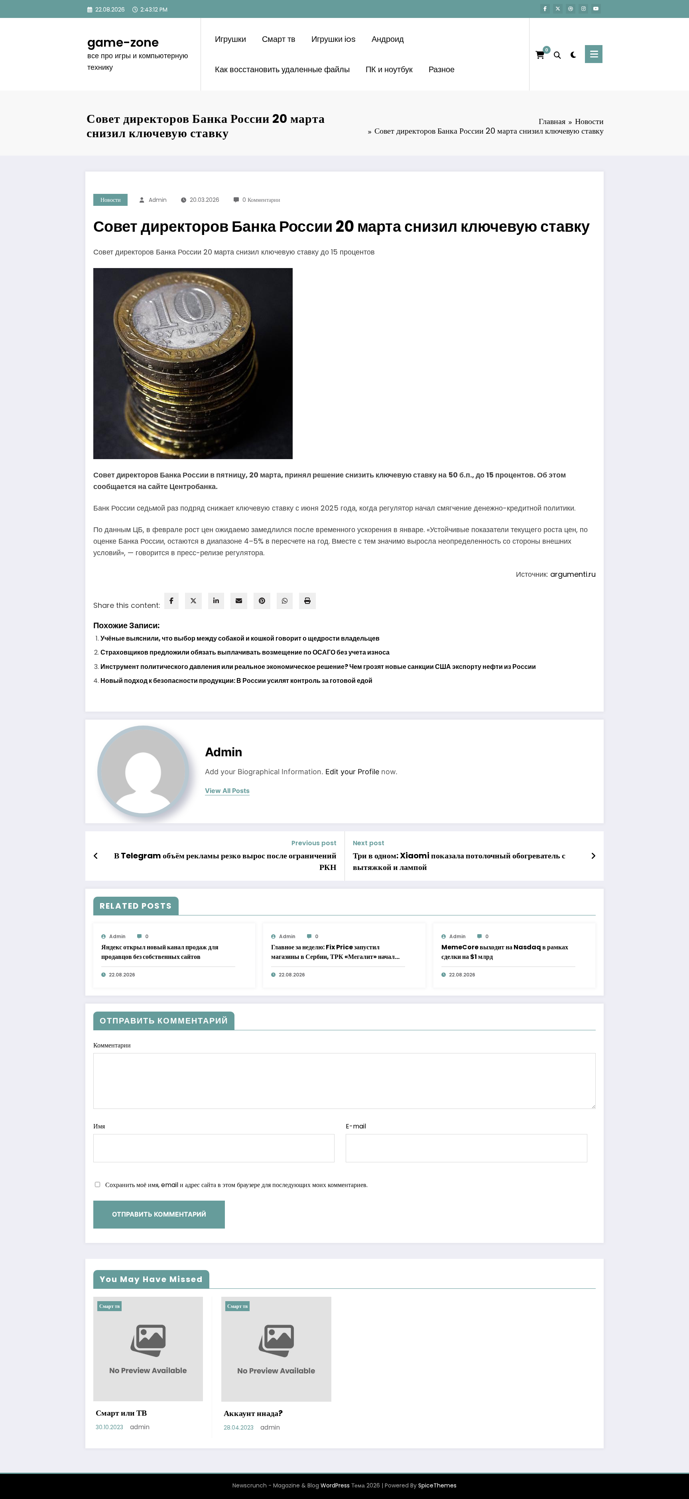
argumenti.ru (573, 574)
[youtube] (596, 9)
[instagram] (583, 9)
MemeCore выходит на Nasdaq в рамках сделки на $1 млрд (504, 952)
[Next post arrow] (593, 856)
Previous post (314, 843)
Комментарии (112, 1045)
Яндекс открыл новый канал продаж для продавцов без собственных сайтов (160, 952)
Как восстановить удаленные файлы (282, 69)
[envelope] (238, 601)
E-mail (356, 1126)
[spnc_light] (573, 54)
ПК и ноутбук (389, 69)
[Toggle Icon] (593, 54)
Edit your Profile (352, 771)
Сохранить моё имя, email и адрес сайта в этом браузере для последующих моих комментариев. (236, 1184)
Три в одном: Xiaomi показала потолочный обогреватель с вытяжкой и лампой (459, 861)
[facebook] (171, 601)
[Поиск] (557, 54)
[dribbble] (570, 9)
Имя (99, 1126)
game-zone (123, 42)
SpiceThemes (437, 1485)
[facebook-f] (545, 9)
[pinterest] (262, 601)
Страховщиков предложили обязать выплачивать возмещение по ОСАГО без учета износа (245, 652)
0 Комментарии (261, 200)
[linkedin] (216, 601)
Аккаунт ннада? (253, 1413)
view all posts (227, 791)
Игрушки (230, 39)
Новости (110, 200)
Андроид (388, 39)
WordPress (335, 1485)
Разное (442, 69)
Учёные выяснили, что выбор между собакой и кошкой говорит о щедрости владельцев (240, 638)
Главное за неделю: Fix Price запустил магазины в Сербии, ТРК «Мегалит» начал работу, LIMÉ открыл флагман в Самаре (333, 952)
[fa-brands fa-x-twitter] (558, 9)
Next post (368, 843)
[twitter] (193, 601)
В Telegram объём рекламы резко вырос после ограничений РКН (225, 861)
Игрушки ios (333, 39)
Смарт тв (278, 39)
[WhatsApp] (285, 601)
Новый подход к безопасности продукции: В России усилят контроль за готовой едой (236, 680)
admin (158, 200)
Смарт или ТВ (121, 1412)
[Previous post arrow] (95, 856)
